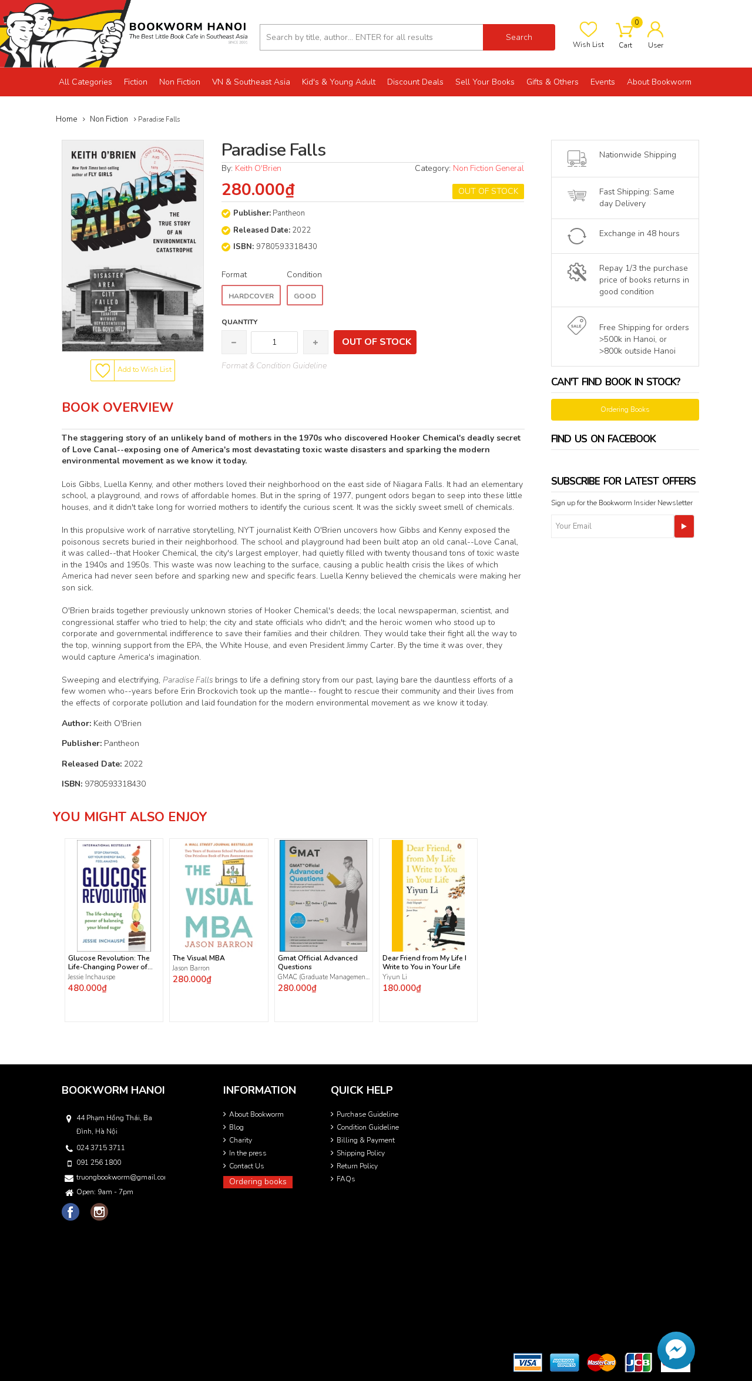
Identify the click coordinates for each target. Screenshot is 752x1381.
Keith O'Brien (258, 168)
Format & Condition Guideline (274, 365)
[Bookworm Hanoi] (125, 33)
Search (519, 37)
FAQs (346, 1179)
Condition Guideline (368, 1127)
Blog (236, 1127)
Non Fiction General (488, 168)
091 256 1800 (98, 1162)
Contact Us (246, 1166)
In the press (248, 1153)
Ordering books (258, 1181)
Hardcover (251, 296)
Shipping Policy (361, 1153)
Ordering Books (625, 409)
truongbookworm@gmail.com (119, 1177)
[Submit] (684, 526)
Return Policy (357, 1166)
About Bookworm (256, 1114)
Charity (240, 1140)
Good (305, 296)
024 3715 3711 (100, 1147)
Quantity (239, 322)
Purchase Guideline (367, 1114)
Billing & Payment (366, 1140)
